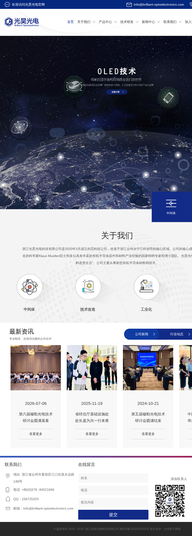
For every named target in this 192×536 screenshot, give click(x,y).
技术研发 (126, 22)
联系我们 (170, 22)
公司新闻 (141, 334)
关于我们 (83, 22)
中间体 (171, 213)
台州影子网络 (172, 529)
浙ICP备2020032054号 (134, 529)
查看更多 (35, 434)
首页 (70, 22)
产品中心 (105, 22)
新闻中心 (148, 22)
